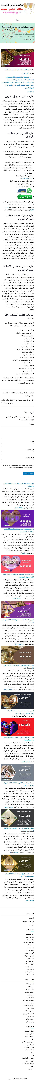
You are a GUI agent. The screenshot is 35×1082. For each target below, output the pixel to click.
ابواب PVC (30, 974)
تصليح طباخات (29, 1008)
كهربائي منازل (29, 953)
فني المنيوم (30, 1044)
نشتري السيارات (28, 1000)
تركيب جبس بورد (28, 1013)
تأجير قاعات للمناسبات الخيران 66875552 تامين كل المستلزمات (18, 666)
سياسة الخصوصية (28, 921)
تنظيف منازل (29, 984)
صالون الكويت (29, 992)
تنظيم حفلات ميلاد (24, 82)
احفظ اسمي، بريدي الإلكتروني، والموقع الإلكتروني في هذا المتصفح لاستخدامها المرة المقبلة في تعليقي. (17, 466)
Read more (19, 507)
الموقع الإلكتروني (29, 457)
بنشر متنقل (30, 939)
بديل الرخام (30, 1022)
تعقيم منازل (30, 997)
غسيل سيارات (29, 1047)
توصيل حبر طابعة (28, 1063)
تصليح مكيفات (29, 1050)
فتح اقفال (31, 945)
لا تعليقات (31, 91)
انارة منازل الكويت (16, 77)
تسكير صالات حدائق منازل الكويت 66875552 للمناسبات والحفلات (19, 829)
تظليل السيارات (29, 1011)
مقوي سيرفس (29, 950)
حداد (32, 1039)
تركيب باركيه (30, 966)
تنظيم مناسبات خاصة (11, 82)
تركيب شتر (30, 969)
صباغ (32, 1055)
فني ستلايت (30, 934)
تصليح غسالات (29, 1031)
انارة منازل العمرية (26, 178)
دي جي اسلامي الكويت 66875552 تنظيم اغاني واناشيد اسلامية (18, 738)
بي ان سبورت (29, 937)
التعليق (31, 424)
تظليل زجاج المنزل (28, 1058)
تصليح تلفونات (29, 1036)
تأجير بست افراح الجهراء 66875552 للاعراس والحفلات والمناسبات (19, 530)
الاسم (32, 441)
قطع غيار (31, 1069)
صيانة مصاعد (29, 972)
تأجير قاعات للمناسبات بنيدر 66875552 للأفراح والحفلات (19, 484)
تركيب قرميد (30, 1061)
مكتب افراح (25, 73)
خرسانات (31, 986)
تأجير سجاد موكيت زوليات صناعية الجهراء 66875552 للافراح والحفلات (21, 712)
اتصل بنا (31, 918)
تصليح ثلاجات (29, 1034)
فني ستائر (30, 1016)
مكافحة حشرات (28, 942)
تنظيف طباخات (29, 1005)
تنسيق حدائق (29, 1019)
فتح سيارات (30, 961)
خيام (32, 1066)
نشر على (14, 69)
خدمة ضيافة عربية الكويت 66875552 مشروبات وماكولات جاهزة (18, 784)
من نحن (31, 925)
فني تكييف (30, 995)
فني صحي (30, 947)
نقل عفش (30, 958)
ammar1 (26, 69)
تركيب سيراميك (29, 964)
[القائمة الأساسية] (17, 20)
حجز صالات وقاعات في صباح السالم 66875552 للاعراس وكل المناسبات (18, 575)
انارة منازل (25, 77)
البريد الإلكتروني (29, 449)
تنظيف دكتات (29, 1003)
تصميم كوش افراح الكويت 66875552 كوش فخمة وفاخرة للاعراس (19, 875)
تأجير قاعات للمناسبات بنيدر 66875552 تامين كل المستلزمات (18, 621)
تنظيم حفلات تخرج (21, 79)
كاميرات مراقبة (29, 956)
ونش (32, 1053)
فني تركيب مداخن (28, 1042)
